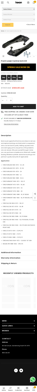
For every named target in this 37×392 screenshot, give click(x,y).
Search (7, 25)
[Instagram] (21, 370)
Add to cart (18, 107)
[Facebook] (16, 370)
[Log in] (28, 2)
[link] (8, 300)
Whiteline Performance (14, 81)
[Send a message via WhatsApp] (32, 379)
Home (2, 31)
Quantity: (4, 96)
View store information (11, 124)
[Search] (8, 2)
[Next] (34, 56)
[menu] (2, 2)
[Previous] (30, 56)
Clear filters (30, 25)
